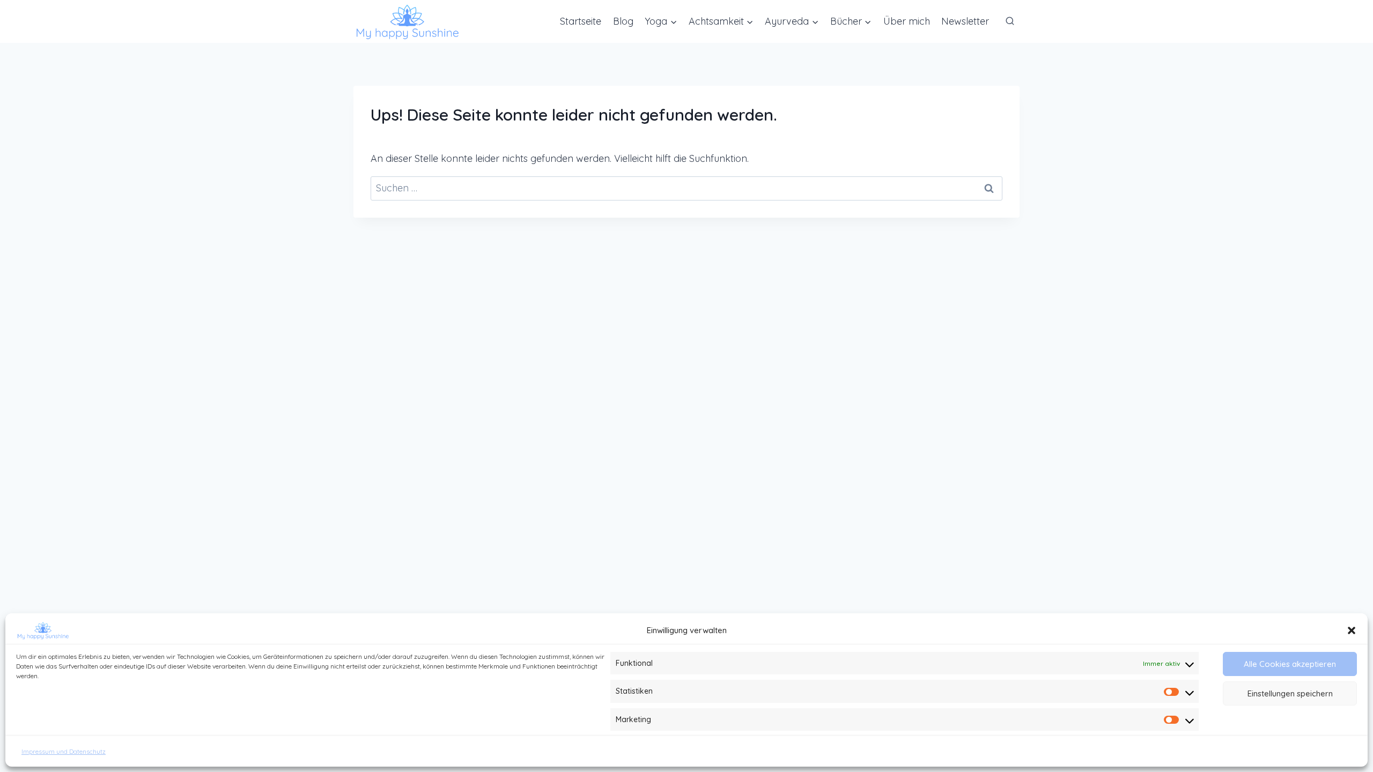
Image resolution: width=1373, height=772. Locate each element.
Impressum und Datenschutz (63, 751)
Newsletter (965, 21)
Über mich (906, 21)
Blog (623, 21)
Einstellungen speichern (1290, 693)
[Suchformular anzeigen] (1010, 21)
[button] (1351, 630)
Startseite (580, 21)
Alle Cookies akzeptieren (1290, 664)
